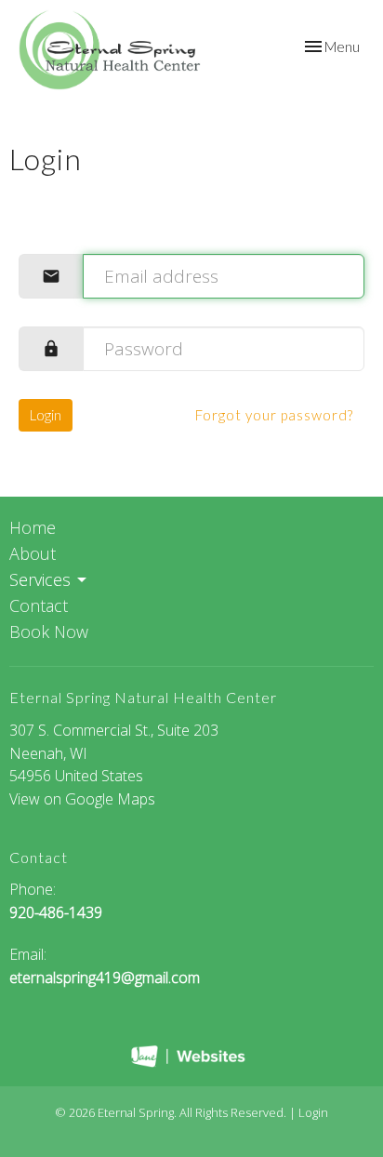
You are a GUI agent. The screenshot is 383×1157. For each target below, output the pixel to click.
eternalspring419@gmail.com (104, 977)
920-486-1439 (55, 912)
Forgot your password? (274, 414)
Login (45, 414)
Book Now (48, 631)
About (32, 553)
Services (40, 579)
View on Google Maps (82, 799)
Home (32, 527)
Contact (38, 605)
